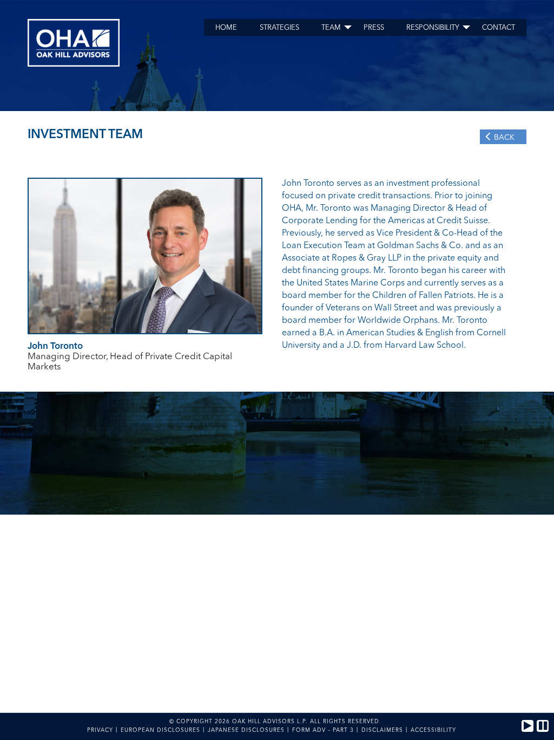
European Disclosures (160, 730)
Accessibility (433, 730)
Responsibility (432, 27)
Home (226, 27)
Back (504, 137)
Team (331, 27)
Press (374, 27)
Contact (498, 27)
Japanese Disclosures (246, 730)
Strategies (279, 27)
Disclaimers (382, 730)
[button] (527, 726)
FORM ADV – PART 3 (323, 730)
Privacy (100, 730)
